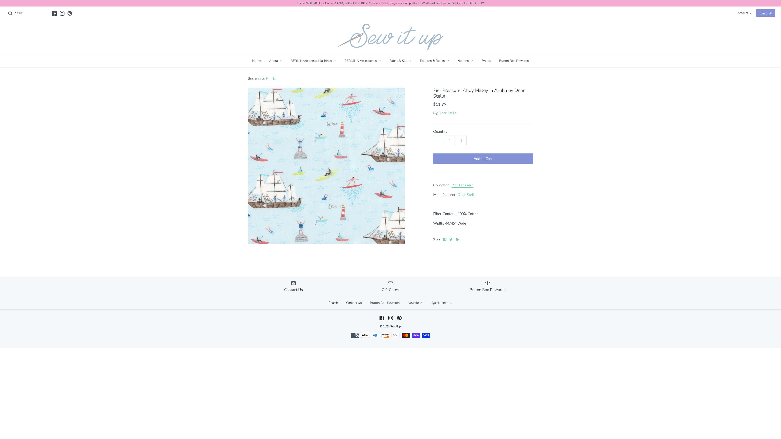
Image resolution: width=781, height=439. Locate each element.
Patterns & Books (433, 61)
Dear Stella (447, 113)
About (274, 61)
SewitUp (395, 326)
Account (743, 13)
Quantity (440, 131)
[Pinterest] (70, 13)
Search (333, 303)
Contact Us (354, 303)
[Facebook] (54, 13)
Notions (463, 61)
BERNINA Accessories (361, 61)
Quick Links (440, 303)
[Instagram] (62, 13)
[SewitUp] (390, 37)
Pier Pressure (462, 185)
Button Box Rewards (514, 61)
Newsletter (415, 303)
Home (256, 61)
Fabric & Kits (398, 61)
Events (486, 61)
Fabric (271, 78)
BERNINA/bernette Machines (312, 61)
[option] (326, 166)
